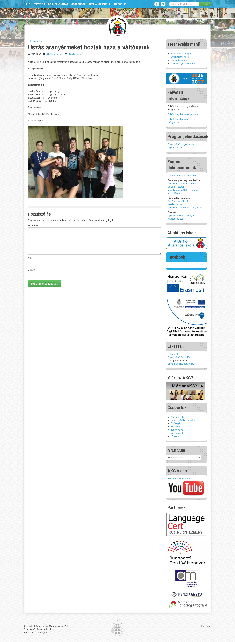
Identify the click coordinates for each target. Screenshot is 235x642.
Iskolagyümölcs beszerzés (181, 363)
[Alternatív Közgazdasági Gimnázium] (117, 26)
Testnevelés (177, 429)
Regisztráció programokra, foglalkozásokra (181, 146)
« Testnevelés (35, 41)
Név (30, 257)
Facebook (156, 4)
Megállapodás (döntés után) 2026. (185, 207)
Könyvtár (175, 436)
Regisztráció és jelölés (179, 357)
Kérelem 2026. (175, 204)
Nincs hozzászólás (76, 54)
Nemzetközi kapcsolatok (183, 420)
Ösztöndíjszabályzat (178, 201)
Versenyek (58, 54)
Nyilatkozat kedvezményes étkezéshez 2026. (181, 217)
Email (31, 269)
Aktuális (49, 54)
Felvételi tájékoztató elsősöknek (184, 114)
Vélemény (33, 225)
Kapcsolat (119, 4)
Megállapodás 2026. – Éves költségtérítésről (182, 185)
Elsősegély (176, 423)
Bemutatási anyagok (181, 53)
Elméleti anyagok (179, 59)
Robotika (175, 426)
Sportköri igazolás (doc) (183, 63)
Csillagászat (177, 432)
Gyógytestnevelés (180, 56)
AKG (28, 4)
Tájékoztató (173, 354)
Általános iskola (99, 4)
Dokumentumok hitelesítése (182, 175)
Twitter (163, 4)
